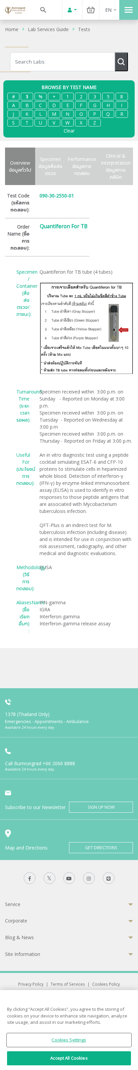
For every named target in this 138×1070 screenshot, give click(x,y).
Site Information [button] (22, 954)
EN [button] (108, 10)
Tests (84, 29)
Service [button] (12, 904)
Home (11, 29)
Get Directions (101, 848)
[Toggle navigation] (128, 10)
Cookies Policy (106, 984)
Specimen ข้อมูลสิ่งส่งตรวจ (50, 166)
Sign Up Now (101, 807)
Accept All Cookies (68, 1058)
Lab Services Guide (48, 29)
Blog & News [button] (19, 937)
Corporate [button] (16, 920)
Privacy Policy (31, 984)
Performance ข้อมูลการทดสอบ (82, 166)
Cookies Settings (69, 1040)
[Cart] (90, 10)
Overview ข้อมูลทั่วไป (20, 166)
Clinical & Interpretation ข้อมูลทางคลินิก (116, 166)
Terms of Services (68, 984)
